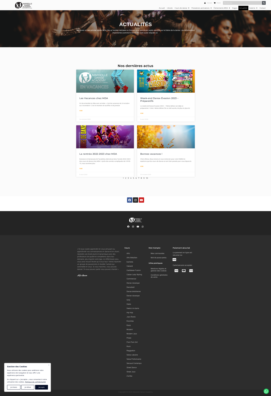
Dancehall (131, 287)
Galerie (252, 8)
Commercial (131, 279)
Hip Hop (130, 313)
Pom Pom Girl (132, 342)
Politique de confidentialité (35, 382)
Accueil (162, 8)
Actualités (243, 8)
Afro (128, 253)
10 (147, 178)
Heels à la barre (133, 308)
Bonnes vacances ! (151, 154)
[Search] (264, 3)
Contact (263, 8)
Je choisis (13, 387)
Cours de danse (181, 8)
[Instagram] (135, 200)
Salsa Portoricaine (134, 359)
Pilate (129, 338)
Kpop (129, 325)
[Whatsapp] (143, 227)
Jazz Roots (131, 317)
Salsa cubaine (132, 355)
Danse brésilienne (134, 291)
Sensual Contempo (134, 363)
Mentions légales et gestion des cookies (159, 270)
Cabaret (130, 266)
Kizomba (130, 321)
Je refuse (28, 387)
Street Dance (132, 368)
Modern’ (130, 329)
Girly (128, 300)
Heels (129, 304)
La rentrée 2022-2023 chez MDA (98, 154)
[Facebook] (129, 200)
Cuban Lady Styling (134, 275)
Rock (129, 346)
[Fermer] (48, 365)
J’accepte (42, 387)
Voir (80, 110)
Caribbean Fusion (134, 270)
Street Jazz (131, 372)
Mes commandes (157, 253)
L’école (170, 8)
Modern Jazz (132, 334)
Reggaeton (131, 351)
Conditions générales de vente (159, 276)
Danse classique (133, 283)
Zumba (129, 376)
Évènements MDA (221, 8)
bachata (130, 262)
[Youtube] (141, 200)
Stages (234, 8)
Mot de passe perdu (158, 258)
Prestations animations (200, 8)
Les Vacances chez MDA (93, 98)
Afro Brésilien (132, 258)
